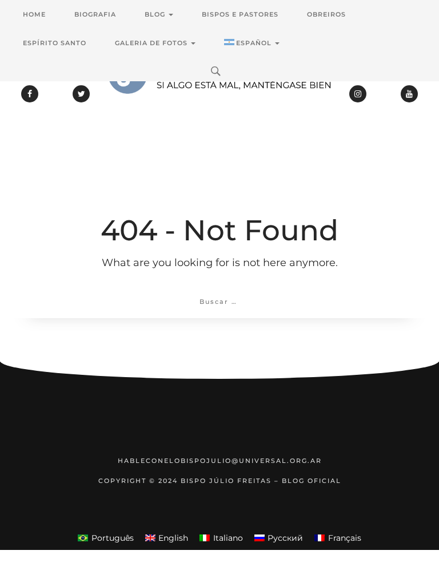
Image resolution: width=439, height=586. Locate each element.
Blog (156, 14)
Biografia (95, 14)
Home (34, 14)
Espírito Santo (54, 43)
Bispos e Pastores (240, 14)
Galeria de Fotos (152, 43)
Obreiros (326, 14)
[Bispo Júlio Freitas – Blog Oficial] (219, 105)
